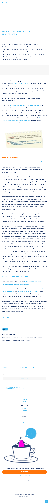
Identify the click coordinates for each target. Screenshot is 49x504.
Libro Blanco (24, 401)
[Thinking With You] (4, 2)
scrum (8, 317)
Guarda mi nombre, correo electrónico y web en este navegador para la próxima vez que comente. (22, 374)
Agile (4, 317)
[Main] (24, 388)
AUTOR (3, 343)
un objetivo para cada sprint (20, 83)
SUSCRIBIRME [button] (24, 472)
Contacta (24, 419)
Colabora (24, 420)
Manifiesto (24, 399)
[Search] (43, 2)
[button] (46, 2)
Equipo (24, 397)
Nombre (5, 367)
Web (34, 367)
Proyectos (24, 410)
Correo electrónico (23, 367)
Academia (24, 412)
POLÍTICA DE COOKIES (31, 481)
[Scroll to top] (46, 501)
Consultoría (24, 408)
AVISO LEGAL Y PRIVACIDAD (19, 481)
